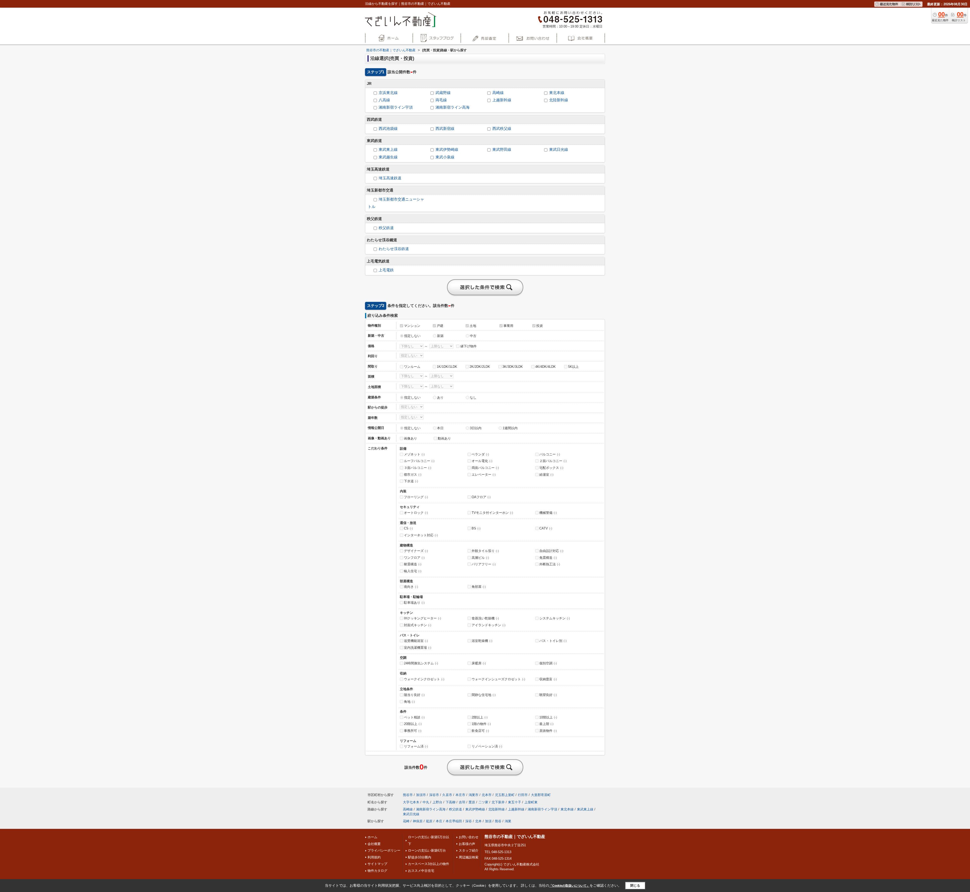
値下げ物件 (468, 346)
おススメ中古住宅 (421, 871)
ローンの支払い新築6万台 (427, 850)
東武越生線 (388, 157)
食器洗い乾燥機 (485, 618)
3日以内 (475, 428)
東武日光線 (558, 150)
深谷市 (434, 795)
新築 (440, 336)
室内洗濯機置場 (417, 647)
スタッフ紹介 (468, 850)
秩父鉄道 (386, 228)
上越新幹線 (501, 100)
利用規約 (374, 857)
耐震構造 (412, 564)
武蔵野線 (443, 93)
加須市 (421, 795)
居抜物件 (548, 731)
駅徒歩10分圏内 (419, 857)
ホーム (372, 837)
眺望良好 (548, 695)
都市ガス (412, 474)
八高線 (384, 100)
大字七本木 (411, 802)
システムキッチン (554, 618)
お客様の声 (467, 844)
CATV (545, 528)
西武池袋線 (388, 129)
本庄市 (460, 795)
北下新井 (498, 802)
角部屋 (479, 587)
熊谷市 (408, 795)
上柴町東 (531, 802)
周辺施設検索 (468, 857)
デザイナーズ (416, 551)
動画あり (444, 438)
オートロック (416, 513)
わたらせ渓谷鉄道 (394, 249)
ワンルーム (412, 367)
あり (440, 397)
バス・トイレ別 (553, 641)
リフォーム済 (416, 746)
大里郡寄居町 (541, 795)
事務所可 (412, 731)
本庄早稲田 (454, 821)
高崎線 (498, 93)
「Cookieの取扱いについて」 (569, 885)
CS (408, 528)
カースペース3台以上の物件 (428, 864)
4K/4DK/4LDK (545, 367)
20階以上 (413, 724)
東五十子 (514, 802)
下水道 (411, 481)
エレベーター (484, 474)
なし (473, 397)
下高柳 (450, 802)
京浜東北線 (388, 93)
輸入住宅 (412, 571)
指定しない (412, 336)
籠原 (429, 821)
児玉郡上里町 (505, 795)
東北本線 (556, 93)
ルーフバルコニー (419, 461)
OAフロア (481, 497)
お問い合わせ (468, 837)
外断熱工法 (549, 564)
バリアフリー (484, 564)
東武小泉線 (444, 157)
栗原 (472, 802)
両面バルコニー (485, 468)
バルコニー (549, 454)
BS (476, 528)
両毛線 (441, 100)
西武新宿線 (444, 129)
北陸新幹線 (558, 100)
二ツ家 (483, 802)
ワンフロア (414, 558)
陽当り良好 (414, 695)
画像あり (410, 438)
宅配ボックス (551, 468)
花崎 (406, 821)
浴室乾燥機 (482, 641)
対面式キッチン (417, 625)
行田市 (523, 795)
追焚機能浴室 (416, 641)
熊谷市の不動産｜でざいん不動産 (514, 836)
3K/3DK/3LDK (512, 367)
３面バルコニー (417, 468)
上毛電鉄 (386, 270)
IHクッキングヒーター (422, 618)
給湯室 (546, 474)
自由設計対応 (551, 551)
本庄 (439, 821)
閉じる (635, 885)
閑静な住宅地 (484, 695)
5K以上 (573, 367)
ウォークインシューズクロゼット (498, 679)
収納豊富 (548, 679)
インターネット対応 (421, 535)
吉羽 (462, 802)
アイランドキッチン (488, 625)
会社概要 (374, 844)
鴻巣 (508, 821)
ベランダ (480, 454)
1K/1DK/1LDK (447, 367)
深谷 (468, 821)
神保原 (418, 821)
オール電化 (482, 461)
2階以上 (480, 717)
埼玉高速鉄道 (390, 178)
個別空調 (548, 663)
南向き (411, 587)
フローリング (416, 497)
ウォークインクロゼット (424, 679)
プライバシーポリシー (384, 850)
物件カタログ (377, 871)
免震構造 (548, 558)
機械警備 (548, 513)
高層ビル (480, 558)
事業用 (508, 326)
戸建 (440, 326)
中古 (473, 336)
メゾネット (414, 454)
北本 (478, 821)
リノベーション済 (487, 746)
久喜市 (447, 795)
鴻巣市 (473, 795)
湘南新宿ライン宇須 (396, 107)
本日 (440, 428)
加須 (488, 821)
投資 (539, 326)
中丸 (426, 802)
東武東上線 (388, 150)
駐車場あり (414, 603)
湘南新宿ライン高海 (452, 107)
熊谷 (498, 821)
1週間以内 (510, 428)
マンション (412, 326)
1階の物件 (481, 724)
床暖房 (479, 663)
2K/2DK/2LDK (480, 367)
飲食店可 (480, 731)
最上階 (546, 724)
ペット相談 (414, 717)
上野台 (437, 802)
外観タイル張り (485, 551)
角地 (409, 702)
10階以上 (548, 717)
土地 (473, 326)
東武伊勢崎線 (446, 150)
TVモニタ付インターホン (492, 513)
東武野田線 (501, 150)
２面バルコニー (553, 461)
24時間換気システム (421, 663)
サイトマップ (377, 864)
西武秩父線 (501, 129)
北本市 (487, 795)
